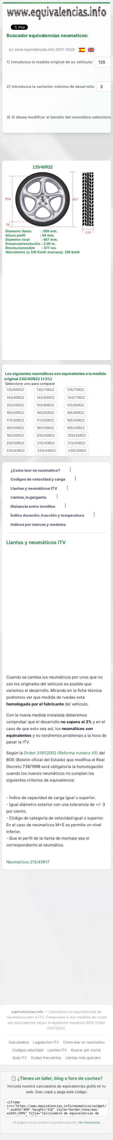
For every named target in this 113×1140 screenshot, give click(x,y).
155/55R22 (15, 405)
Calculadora (19, 1042)
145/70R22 (76, 397)
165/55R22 (45, 413)
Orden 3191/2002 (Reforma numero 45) (61, 752)
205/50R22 (15, 443)
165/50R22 (15, 413)
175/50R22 (15, 420)
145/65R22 (46, 397)
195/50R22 (15, 435)
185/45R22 (76, 420)
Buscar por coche (86, 1050)
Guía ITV (19, 1058)
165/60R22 (75, 413)
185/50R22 (15, 428)
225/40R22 (15, 450)
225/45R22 (46, 450)
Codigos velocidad (27, 1050)
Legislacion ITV (46, 1042)
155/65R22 (75, 405)
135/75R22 (75, 389)
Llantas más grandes (83, 1058)
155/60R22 (45, 405)
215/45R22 (76, 443)
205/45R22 (77, 435)
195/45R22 (76, 428)
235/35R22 (77, 450)
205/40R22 (46, 435)
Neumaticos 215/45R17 (28, 861)
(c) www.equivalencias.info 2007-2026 (42, 49)
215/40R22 (46, 443)
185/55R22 (45, 428)
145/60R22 (15, 397)
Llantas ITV (57, 1050)
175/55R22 (45, 420)
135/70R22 (45, 389)
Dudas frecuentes (46, 1058)
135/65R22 (15, 389)
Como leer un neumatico (84, 1042)
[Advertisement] (56, 145)
